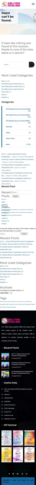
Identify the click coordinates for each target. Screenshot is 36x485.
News (3, 81)
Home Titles (5, 92)
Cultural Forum (8, 415)
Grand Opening (29, 209)
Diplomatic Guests (9, 419)
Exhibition (15, 209)
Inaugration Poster (4, 304)
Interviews (12, 212)
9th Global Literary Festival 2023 (11, 84)
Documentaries (7, 301)
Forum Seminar (21, 209)
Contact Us (7, 412)
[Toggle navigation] (33, 4)
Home (3, 94)
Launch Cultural (19, 212)
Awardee (4, 97)
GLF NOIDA (22, 480)
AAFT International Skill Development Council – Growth (18, 390)
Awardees (7, 401)
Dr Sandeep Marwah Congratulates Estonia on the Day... (17, 252)
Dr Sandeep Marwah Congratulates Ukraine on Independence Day (22, 372)
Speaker (20, 215)
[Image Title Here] (6, 438)
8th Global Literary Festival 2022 (11, 89)
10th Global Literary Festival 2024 (11, 86)
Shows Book (14, 215)
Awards (1, 301)
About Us (7, 394)
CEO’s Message (9, 408)
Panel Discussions (28, 212)
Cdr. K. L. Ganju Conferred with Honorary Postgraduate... (17, 241)
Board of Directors (9, 405)
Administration (8, 398)
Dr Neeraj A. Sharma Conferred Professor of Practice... (18, 159)
